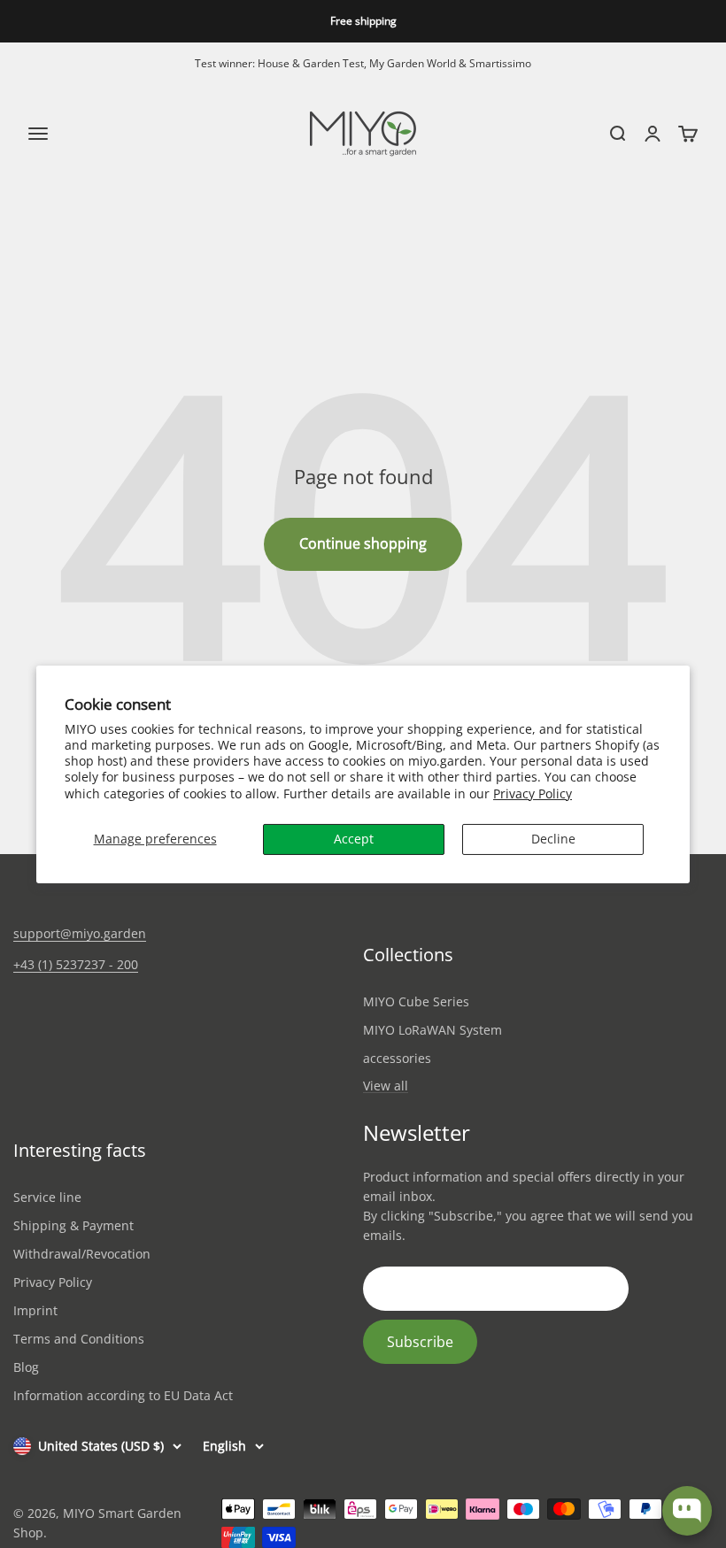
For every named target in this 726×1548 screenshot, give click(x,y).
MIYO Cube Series (416, 1001)
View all (385, 1086)
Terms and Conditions (78, 1338)
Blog (26, 1367)
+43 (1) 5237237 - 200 (75, 964)
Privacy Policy (532, 793)
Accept (354, 838)
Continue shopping (363, 543)
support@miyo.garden (79, 933)
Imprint (35, 1310)
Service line (47, 1197)
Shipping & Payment (73, 1225)
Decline (553, 838)
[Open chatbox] (687, 1511)
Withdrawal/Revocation (82, 1253)
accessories (397, 1058)
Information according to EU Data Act (123, 1395)
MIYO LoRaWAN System (432, 1029)
